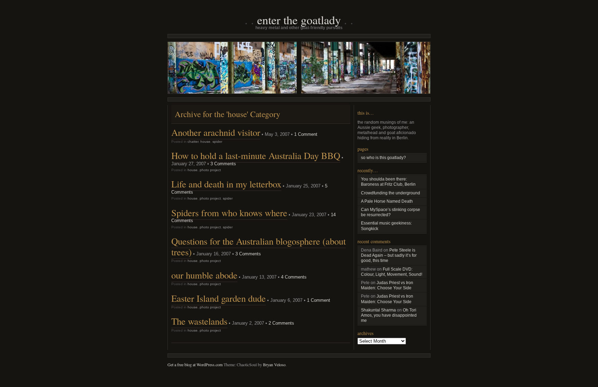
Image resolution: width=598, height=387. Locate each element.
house (205, 141)
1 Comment (305, 134)
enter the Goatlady (299, 20)
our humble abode (204, 275)
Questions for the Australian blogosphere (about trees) (258, 246)
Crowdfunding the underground (390, 193)
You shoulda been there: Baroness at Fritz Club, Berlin (388, 182)
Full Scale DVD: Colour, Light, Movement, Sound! (391, 272)
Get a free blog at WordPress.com (195, 364)
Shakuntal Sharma (378, 310)
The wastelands (199, 321)
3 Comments (223, 163)
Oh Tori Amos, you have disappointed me (389, 315)
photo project (210, 170)
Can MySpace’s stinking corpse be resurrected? (390, 212)
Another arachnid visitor (215, 132)
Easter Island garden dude (218, 298)
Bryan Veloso (274, 364)
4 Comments (294, 277)
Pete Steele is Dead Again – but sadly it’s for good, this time (389, 255)
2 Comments (281, 323)
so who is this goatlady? (383, 157)
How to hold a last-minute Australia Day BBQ (255, 155)
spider (217, 141)
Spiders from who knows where (229, 212)
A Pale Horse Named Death (387, 201)
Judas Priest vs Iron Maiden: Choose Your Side (387, 285)
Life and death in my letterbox (226, 184)
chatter (193, 141)
